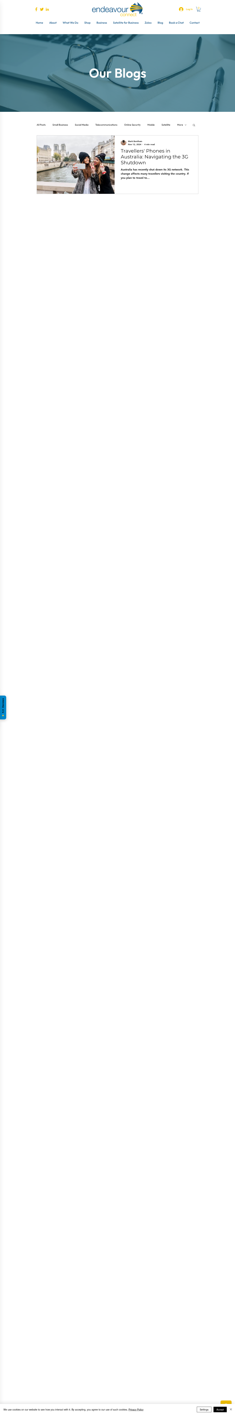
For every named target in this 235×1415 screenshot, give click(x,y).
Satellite (166, 124)
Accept (220, 1409)
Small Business (60, 124)
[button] (199, 9)
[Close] (231, 1409)
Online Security (132, 124)
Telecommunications (106, 124)
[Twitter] (42, 9)
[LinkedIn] (47, 9)
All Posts (41, 124)
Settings (204, 1409)
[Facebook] (36, 9)
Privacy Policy (136, 1409)
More (180, 124)
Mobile (151, 124)
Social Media (81, 124)
